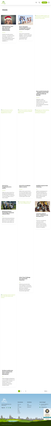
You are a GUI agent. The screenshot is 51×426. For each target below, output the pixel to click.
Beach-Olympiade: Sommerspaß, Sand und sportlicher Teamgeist (25, 28)
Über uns (19, 404)
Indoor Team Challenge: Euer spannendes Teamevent (24, 279)
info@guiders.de (44, 407)
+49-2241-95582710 (44, 404)
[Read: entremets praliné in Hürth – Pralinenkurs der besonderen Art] (42, 206)
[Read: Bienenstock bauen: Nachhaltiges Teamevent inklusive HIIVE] (8, 205)
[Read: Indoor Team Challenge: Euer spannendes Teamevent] (25, 238)
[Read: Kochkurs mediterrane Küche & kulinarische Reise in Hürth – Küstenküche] (8, 331)
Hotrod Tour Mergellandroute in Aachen (6, 187)
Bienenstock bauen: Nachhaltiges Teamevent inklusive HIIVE (8, 213)
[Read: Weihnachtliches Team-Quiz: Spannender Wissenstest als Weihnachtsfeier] (8, 19)
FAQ (18, 405)
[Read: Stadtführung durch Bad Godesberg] (42, 146)
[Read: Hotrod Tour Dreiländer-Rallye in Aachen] (25, 146)
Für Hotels (19, 407)
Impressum (29, 407)
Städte (19, 411)
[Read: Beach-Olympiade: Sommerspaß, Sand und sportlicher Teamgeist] (25, 19)
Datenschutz (29, 405)
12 (25, 391)
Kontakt (19, 412)
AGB (28, 404)
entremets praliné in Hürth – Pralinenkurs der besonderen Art (42, 215)
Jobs (18, 408)
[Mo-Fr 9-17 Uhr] (39, 2)
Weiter (46, 391)
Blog (18, 409)
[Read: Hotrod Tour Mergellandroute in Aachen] (8, 146)
